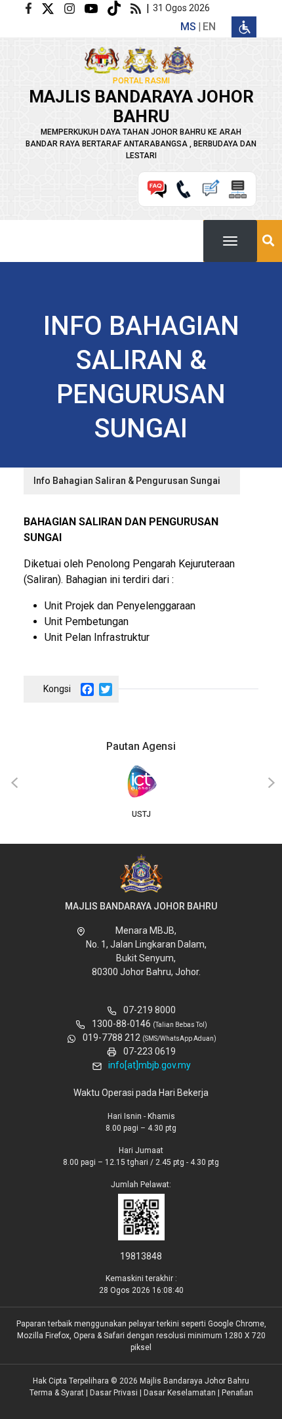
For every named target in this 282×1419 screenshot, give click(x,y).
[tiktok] (119, 7)
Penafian (237, 1392)
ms (188, 26)
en (209, 26)
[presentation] (12, 783)
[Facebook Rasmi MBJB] (33, 7)
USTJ (141, 814)
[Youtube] (96, 7)
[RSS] (138, 7)
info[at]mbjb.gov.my (149, 1065)
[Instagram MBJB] (74, 7)
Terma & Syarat (57, 1392)
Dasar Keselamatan (180, 1392)
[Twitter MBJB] (52, 7)
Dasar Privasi (114, 1392)
